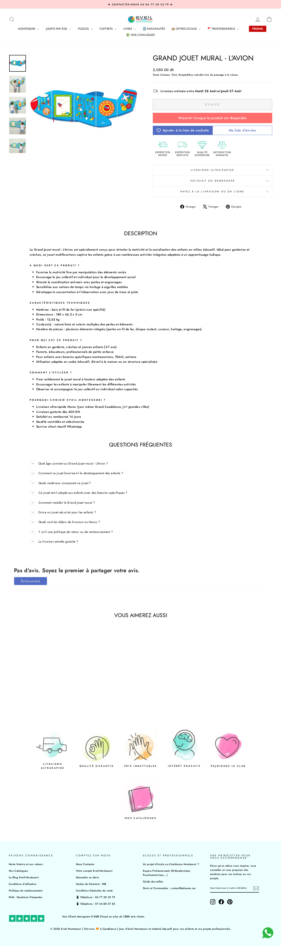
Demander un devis (87, 877)
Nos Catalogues (18, 871)
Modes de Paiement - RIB (91, 884)
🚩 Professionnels (221, 29)
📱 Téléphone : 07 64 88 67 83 (95, 904)
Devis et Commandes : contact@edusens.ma (169, 888)
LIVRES (128, 29)
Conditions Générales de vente (94, 890)
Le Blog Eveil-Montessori (24, 877)
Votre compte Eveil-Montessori (94, 871)
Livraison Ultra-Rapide (212, 170)
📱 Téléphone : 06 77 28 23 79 (95, 897)
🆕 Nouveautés (154, 29)
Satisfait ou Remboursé (212, 180)
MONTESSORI (27, 29)
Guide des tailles (153, 881)
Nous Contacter (85, 864)
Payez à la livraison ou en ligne (212, 191)
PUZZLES (84, 29)
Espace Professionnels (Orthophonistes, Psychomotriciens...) (167, 873)
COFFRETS (106, 29)
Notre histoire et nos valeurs (26, 864)
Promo (257, 29)
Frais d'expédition (182, 75)
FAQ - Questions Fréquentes (25, 897)
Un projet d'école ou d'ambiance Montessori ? (171, 864)
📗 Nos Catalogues (140, 35)
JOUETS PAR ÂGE (57, 29)
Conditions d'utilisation (22, 884)
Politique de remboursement (25, 890)
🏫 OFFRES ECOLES (184, 29)
